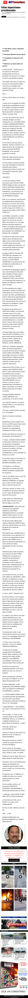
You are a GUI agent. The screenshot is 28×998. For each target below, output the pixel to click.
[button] (7, 877)
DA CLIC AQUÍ (14, 860)
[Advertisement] (14, 32)
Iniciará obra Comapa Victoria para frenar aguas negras (19, 941)
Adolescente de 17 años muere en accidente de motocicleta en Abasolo (6, 943)
